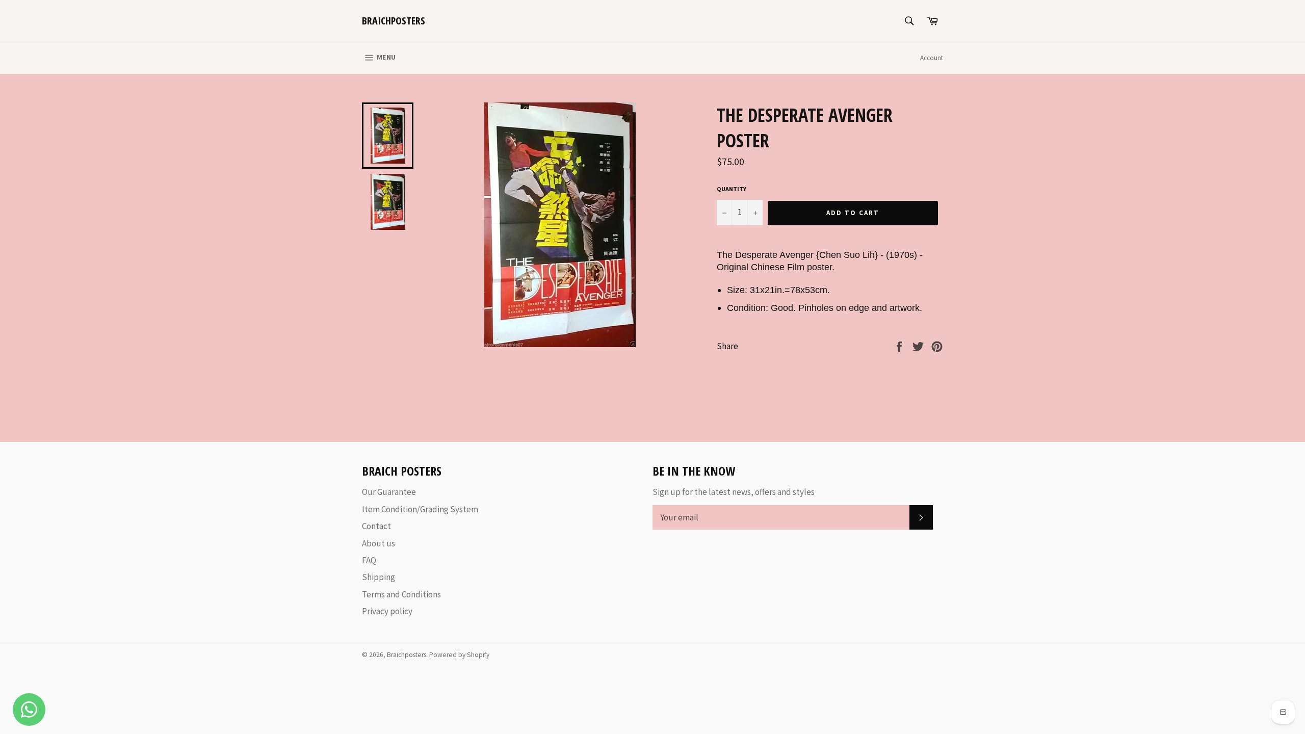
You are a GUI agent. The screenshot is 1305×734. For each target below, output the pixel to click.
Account (931, 58)
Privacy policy (387, 611)
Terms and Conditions (401, 594)
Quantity (731, 189)
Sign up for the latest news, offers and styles (733, 491)
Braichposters (393, 21)
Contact (376, 526)
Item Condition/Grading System (420, 509)
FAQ (369, 560)
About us (378, 543)
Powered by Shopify (459, 654)
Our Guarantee (389, 491)
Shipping (378, 577)
